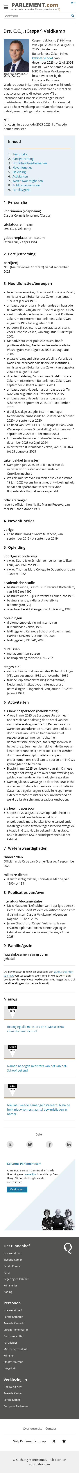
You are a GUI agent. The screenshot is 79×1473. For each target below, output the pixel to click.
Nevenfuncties (22, 168)
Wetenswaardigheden (27, 181)
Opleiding (19, 172)
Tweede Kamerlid (14, 1323)
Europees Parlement (16, 1406)
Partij (7, 1272)
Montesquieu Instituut (46, 9)
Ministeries (10, 1285)
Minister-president (15, 1349)
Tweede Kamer (13, 1259)
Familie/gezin (21, 190)
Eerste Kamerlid (13, 1317)
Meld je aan (17, 1189)
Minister (9, 1355)
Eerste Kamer (12, 1266)
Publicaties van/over (26, 185)
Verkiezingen (15, 1379)
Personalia (19, 154)
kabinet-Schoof (42, 58)
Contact (50, 1429)
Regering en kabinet (16, 1279)
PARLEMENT (34, 5)
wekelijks (30, 1174)
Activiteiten (20, 176)
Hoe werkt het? (13, 1310)
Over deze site (32, 1429)
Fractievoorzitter (14, 1336)
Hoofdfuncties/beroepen (29, 163)
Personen (12, 1302)
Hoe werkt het (12, 1253)
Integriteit (10, 1368)
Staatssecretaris (13, 1362)
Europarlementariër (16, 1329)
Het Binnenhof (17, 1245)
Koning (8, 1292)
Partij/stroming (23, 159)
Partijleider (10, 1342)
